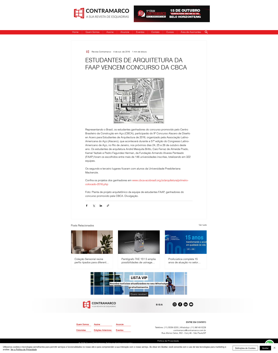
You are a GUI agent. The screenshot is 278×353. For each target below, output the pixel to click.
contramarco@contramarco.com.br (189, 330)
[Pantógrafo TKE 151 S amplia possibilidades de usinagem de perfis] (139, 242)
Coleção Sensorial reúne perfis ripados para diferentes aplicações (92, 260)
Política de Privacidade (168, 341)
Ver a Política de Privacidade (24, 349)
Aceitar (265, 348)
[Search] (206, 32)
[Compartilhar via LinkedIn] (100, 205)
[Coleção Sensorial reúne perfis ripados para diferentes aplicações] (92, 242)
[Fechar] (274, 348)
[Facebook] (180, 304)
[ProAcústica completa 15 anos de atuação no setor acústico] (186, 242)
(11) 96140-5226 (198, 327)
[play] (203, 8)
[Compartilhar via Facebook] (86, 205)
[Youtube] (191, 304)
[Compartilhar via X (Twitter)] (93, 205)
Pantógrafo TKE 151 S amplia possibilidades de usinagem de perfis (138, 260)
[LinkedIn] (186, 304)
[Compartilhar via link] (108, 205)
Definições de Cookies (245, 348)
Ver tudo (203, 225)
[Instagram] (175, 304)
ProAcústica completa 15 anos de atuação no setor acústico (183, 260)
